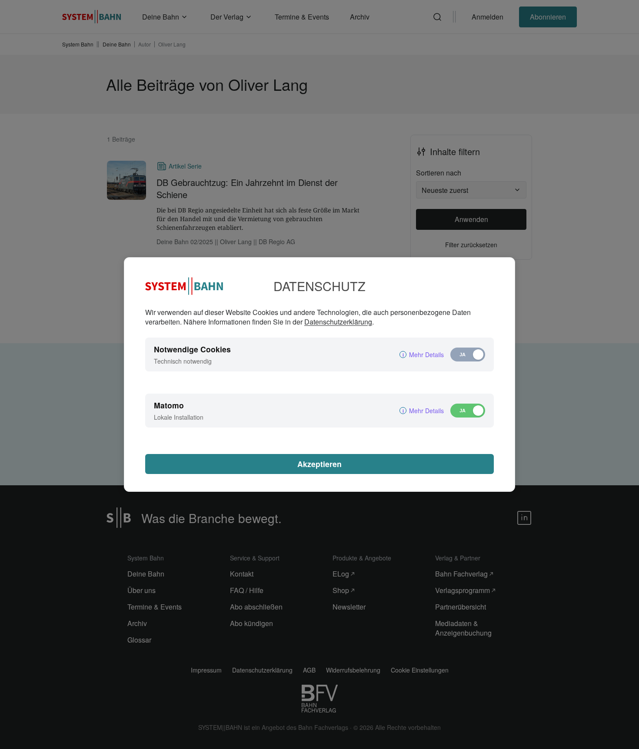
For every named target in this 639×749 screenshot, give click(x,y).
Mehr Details (426, 354)
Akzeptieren (319, 463)
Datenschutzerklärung (338, 322)
